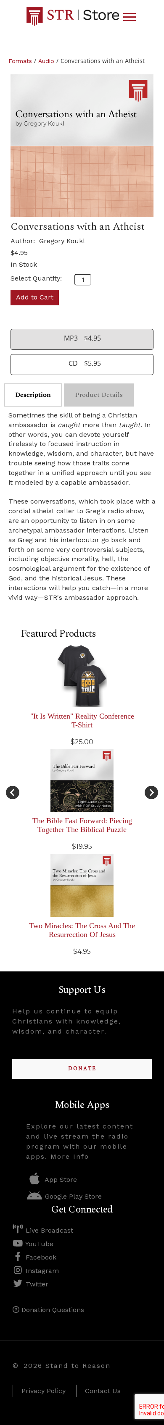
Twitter (36, 1284)
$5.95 (92, 363)
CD (73, 363)
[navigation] (129, 17)
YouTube (38, 1244)
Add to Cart (34, 297)
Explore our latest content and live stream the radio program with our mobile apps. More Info (79, 1141)
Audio (46, 61)
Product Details (99, 395)
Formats (20, 61)
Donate (82, 1069)
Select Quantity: (36, 278)
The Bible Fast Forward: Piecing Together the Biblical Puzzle (82, 825)
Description (33, 395)
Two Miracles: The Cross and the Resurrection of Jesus (82, 930)
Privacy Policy (43, 1391)
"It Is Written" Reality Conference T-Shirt (82, 720)
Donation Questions (51, 1310)
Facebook (40, 1257)
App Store (60, 1180)
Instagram (41, 1271)
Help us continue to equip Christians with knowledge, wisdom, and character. (66, 1021)
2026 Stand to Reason (67, 1366)
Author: (24, 241)
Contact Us (103, 1391)
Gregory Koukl (62, 241)
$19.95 (82, 846)
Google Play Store (72, 1196)
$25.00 (82, 742)
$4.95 (19, 253)
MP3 (71, 338)
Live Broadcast (48, 1230)
